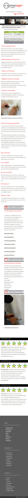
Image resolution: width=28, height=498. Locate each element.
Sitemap (8, 438)
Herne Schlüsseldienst (9, 237)
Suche (7, 435)
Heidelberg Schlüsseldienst (10, 247)
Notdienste (8, 436)
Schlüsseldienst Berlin (8, 233)
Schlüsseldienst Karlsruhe (9, 244)
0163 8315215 (20, 14)
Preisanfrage (9, 429)
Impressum (8, 440)
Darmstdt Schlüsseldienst (9, 251)
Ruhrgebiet (8, 431)
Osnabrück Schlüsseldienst (10, 240)
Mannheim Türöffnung (9, 255)
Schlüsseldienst (9, 427)
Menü (3, 17)
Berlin (7, 433)
